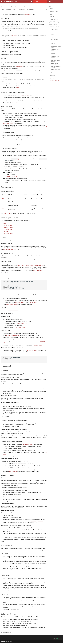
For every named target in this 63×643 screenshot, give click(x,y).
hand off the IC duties (32, 302)
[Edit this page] (46, 10)
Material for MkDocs (8, 641)
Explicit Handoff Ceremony (12, 304)
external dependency (22, 323)
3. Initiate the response (8, 227)
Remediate (27, 95)
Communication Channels (8, 98)
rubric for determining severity (12, 335)
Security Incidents (28, 14)
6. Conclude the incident (8, 233)
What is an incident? (37, 270)
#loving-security (19, 66)
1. (5, 223)
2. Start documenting (7, 225)
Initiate (17, 87)
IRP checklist (14, 35)
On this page (51, 6)
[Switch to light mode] (31, 1)
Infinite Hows (33, 521)
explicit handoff (14, 102)
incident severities (13, 471)
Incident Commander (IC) (20, 302)
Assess (21, 95)
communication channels (8, 123)
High (3, 198)
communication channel (29, 276)
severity (15, 399)
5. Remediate (5, 231)
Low (3, 208)
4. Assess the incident (7, 229)
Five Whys (40, 521)
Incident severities (7, 213)
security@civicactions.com (11, 176)
